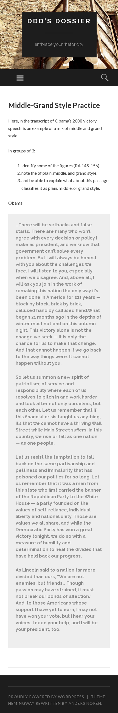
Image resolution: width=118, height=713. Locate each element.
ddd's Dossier (59, 21)
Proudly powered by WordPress (46, 696)
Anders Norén (85, 703)
